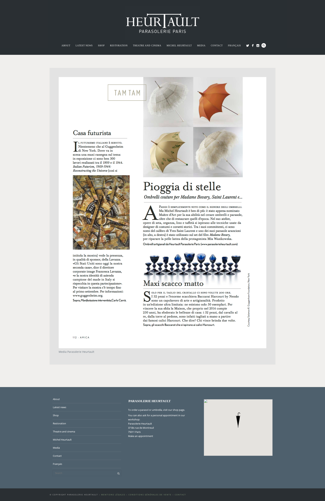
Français (234, 45)
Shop (101, 45)
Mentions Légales (113, 494)
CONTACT (180, 494)
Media (201, 45)
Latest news (84, 45)
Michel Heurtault (179, 45)
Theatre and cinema (147, 45)
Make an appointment (140, 436)
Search (263, 45)
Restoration (119, 45)
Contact (217, 45)
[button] (238, 420)
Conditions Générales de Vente (150, 494)
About (66, 45)
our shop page (176, 410)
